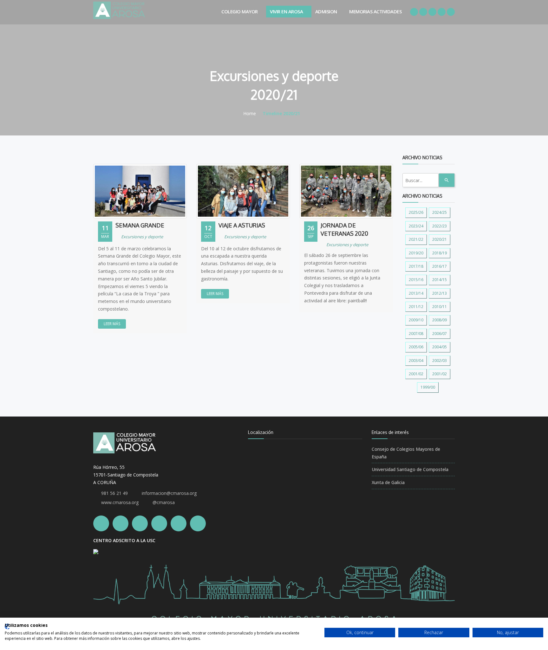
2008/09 (439, 320)
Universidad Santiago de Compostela (410, 469)
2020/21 (439, 239)
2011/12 (416, 306)
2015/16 (416, 279)
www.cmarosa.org (120, 502)
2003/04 (416, 360)
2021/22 (416, 239)
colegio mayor (239, 11)
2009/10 (416, 320)
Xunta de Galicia (388, 482)
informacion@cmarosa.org (169, 493)
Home (249, 113)
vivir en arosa (286, 11)
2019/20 (416, 253)
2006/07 (439, 333)
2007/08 (416, 333)
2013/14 (416, 293)
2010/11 (439, 306)
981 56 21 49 (114, 493)
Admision (326, 11)
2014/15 (439, 279)
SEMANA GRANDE (139, 225)
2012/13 (439, 293)
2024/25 (439, 212)
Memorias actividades (375, 11)
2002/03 (439, 360)
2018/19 (439, 253)
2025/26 (416, 212)
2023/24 (416, 226)
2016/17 (439, 266)
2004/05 (439, 347)
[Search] (447, 180)
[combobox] (420, 180)
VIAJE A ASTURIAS (242, 225)
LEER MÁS (112, 323)
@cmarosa (164, 502)
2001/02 (416, 374)
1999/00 (428, 387)
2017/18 (416, 266)
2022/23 (439, 226)
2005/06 (416, 347)
